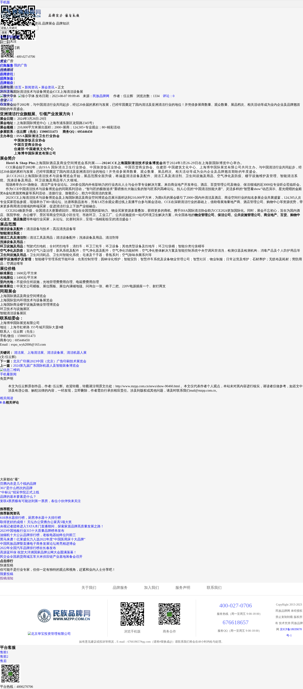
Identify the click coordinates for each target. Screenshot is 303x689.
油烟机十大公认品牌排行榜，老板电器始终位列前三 (38, 535)
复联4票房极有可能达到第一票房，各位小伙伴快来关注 (40, 501)
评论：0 (168, 96)
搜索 (4, 32)
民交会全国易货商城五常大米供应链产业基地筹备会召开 (41, 556)
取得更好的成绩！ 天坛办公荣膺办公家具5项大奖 (36, 522)
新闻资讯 (34, 23)
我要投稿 (6, 574)
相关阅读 (6, 398)
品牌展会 (48, 23)
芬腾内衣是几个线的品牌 (18, 483)
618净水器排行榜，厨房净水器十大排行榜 (30, 517)
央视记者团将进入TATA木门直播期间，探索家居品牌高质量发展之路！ (52, 526)
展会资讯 (47, 87)
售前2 (4, 656)
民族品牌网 (101, 96)
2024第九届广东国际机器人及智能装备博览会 (46, 365)
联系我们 (214, 588)
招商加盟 (20, 23)
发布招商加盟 (10, 37)
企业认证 (6, 100)
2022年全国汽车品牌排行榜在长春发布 (28, 548)
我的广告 (20, 65)
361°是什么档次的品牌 (16, 488)
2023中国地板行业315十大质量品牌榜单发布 (32, 530)
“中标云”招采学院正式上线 (19, 492)
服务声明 (182, 588)
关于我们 (88, 588)
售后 (3, 661)
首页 (3, 61)
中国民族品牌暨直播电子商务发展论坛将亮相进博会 (38, 543)
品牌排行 (6, 23)
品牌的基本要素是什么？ (18, 496)
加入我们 (151, 588)
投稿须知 (6, 578)
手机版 (5, 2)
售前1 (4, 652)
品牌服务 (120, 588)
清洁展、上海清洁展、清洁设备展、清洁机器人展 (50, 352)
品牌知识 (62, 23)
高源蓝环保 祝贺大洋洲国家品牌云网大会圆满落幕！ (38, 552)
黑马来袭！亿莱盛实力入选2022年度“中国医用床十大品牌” (42, 539)
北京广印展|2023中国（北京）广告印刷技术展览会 (49, 361)
